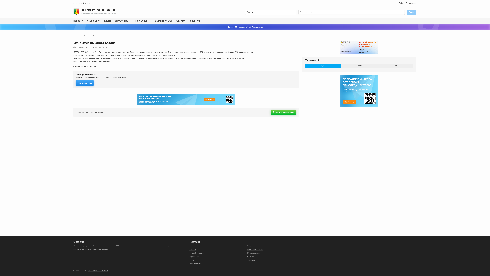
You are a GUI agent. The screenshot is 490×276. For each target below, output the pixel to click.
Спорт (86, 36)
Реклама (180, 21)
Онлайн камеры (163, 21)
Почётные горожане (255, 249)
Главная (77, 36)
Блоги (107, 21)
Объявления (93, 21)
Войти (401, 3)
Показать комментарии (283, 112)
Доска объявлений (196, 253)
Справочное (194, 257)
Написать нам (85, 83)
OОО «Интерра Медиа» (98, 270)
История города (253, 246)
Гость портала (195, 264)
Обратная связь (253, 253)
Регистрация (411, 3)
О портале (251, 260)
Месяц (359, 66)
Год (395, 66)
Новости (78, 21)
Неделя (323, 66)
